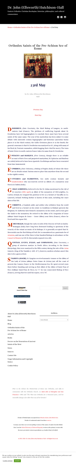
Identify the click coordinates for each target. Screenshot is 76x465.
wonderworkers (17, 182)
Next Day (38, 115)
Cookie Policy (13, 365)
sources (49, 420)
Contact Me (12, 355)
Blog (9, 324)
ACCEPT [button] (17, 461)
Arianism (11, 235)
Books (10, 338)
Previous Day (38, 109)
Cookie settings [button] (8, 461)
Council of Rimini (14, 238)
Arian (66, 248)
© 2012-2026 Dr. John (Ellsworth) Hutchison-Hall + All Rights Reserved (38, 438)
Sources (11, 351)
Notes (10, 348)
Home (10, 27)
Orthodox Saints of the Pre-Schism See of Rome (32, 27)
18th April (26, 192)
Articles (11, 334)
